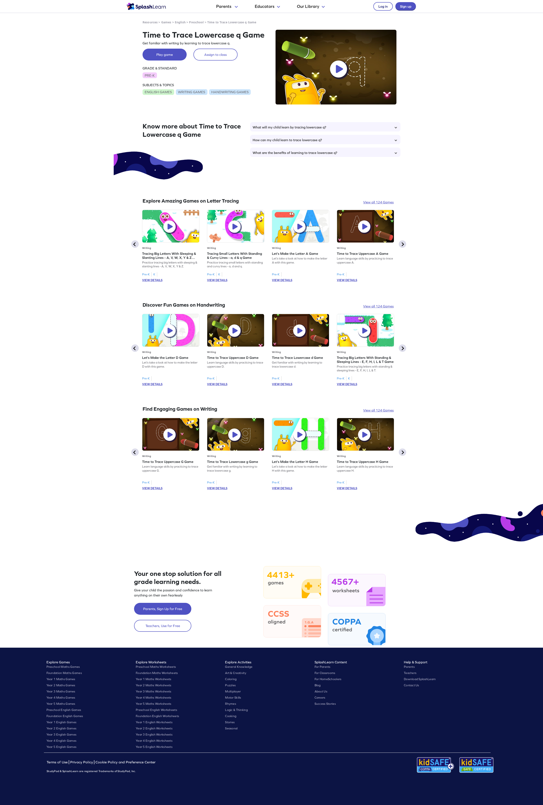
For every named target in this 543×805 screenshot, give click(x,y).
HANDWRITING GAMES (230, 92)
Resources (150, 22)
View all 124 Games (378, 202)
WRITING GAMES (191, 92)
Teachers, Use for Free (163, 626)
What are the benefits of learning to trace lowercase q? (295, 153)
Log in (383, 6)
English (180, 22)
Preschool (196, 22)
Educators (264, 6)
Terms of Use (58, 762)
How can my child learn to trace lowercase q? (287, 140)
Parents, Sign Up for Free (162, 609)
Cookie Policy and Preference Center (125, 762)
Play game (164, 54)
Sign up (405, 6)
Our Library (308, 6)
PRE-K (150, 75)
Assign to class (215, 54)
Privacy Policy (81, 762)
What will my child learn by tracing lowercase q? (289, 127)
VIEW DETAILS (152, 280)
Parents (224, 6)
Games (166, 22)
